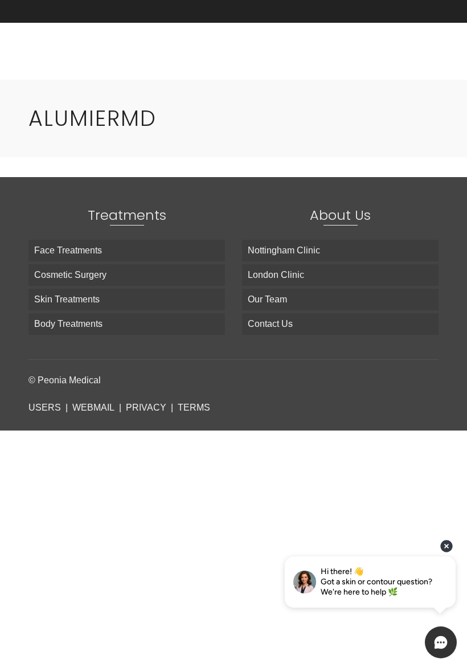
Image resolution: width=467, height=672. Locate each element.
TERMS (194, 407)
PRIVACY (146, 407)
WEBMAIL (93, 407)
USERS (44, 407)
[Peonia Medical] (162, 51)
